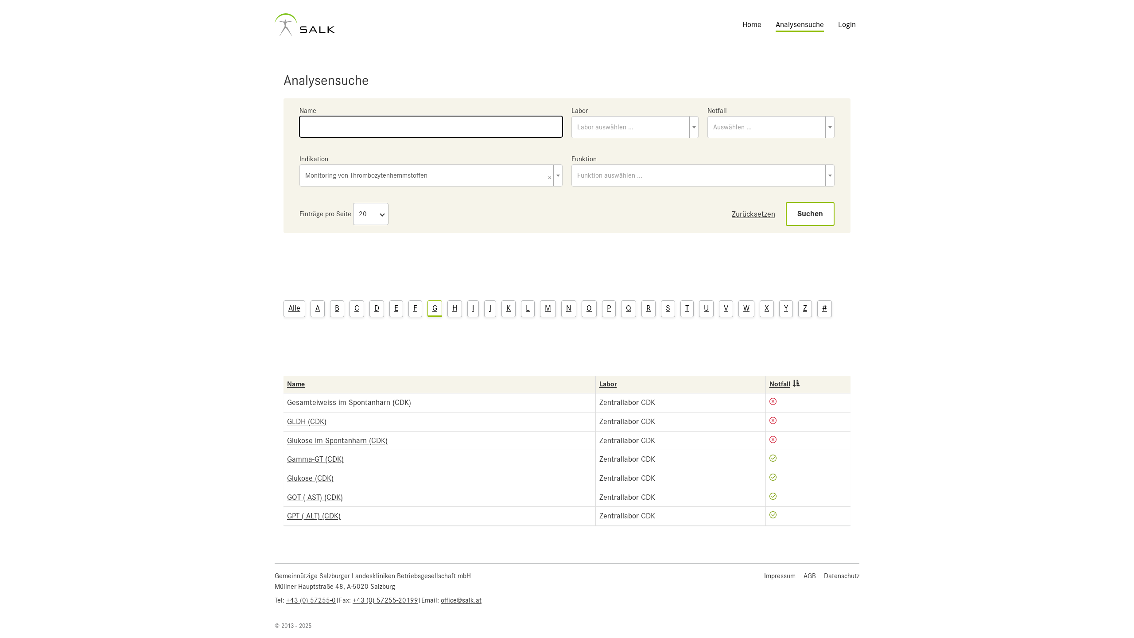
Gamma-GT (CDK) (315, 459)
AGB (810, 576)
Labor (579, 111)
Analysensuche (800, 24)
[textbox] (635, 127)
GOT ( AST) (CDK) (315, 497)
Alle (294, 307)
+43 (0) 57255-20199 (385, 600)
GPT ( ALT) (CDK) (314, 515)
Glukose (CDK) (310, 478)
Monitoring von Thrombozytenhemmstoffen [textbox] (428, 176)
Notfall (717, 111)
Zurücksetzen (753, 214)
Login (847, 24)
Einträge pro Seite (325, 214)
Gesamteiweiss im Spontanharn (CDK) (349, 402)
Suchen (810, 213)
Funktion (584, 159)
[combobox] (635, 127)
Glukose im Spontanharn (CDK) (337, 440)
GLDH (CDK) (306, 421)
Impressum (780, 576)
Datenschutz (841, 576)
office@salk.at (461, 600)
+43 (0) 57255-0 (311, 600)
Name (307, 111)
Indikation (313, 159)
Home (751, 24)
